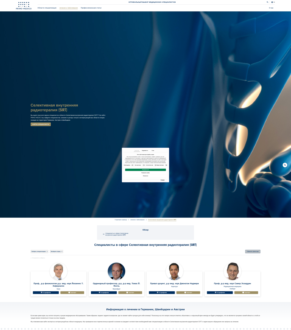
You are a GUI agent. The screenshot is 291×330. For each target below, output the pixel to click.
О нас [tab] (153, 150)
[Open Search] (267, 2)
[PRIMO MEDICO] (23, 6)
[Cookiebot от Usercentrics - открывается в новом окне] (161, 180)
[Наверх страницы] (285, 326)
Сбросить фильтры (253, 251)
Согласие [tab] (137, 150)
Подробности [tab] (145, 150)
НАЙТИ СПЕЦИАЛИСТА (40, 124)
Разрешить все (145, 169)
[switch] (143, 165)
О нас (271, 8)
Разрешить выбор (145, 172)
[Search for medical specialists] (285, 165)
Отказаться (145, 175)
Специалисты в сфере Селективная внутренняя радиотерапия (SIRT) (116, 234)
